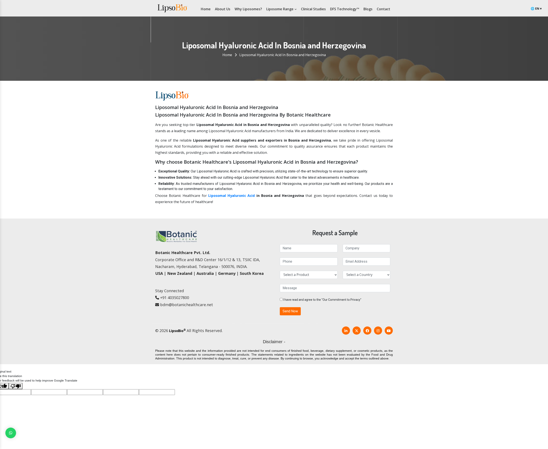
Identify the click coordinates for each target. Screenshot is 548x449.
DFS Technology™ (344, 9)
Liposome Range (280, 9)
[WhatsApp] (10, 433)
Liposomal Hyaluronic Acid (231, 195)
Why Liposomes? (248, 9)
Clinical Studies (313, 9)
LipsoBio (177, 330)
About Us (222, 9)
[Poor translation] (15, 386)
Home (206, 9)
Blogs (367, 9)
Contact (383, 9)
